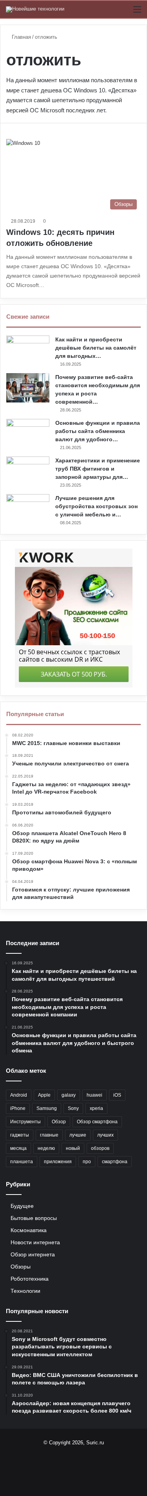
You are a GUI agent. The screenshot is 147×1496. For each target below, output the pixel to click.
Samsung (46, 1108)
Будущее (22, 1206)
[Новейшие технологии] (35, 9)
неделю (46, 1148)
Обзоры (21, 1267)
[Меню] (137, 12)
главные (49, 1135)
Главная (20, 37)
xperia (96, 1108)
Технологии (25, 1291)
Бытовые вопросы (34, 1218)
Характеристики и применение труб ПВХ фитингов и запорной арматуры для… (97, 468)
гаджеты (19, 1135)
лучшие (77, 1135)
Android (18, 1095)
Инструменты (25, 1121)
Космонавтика (29, 1230)
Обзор (59, 1121)
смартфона (114, 1161)
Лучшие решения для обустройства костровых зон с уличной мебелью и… (96, 506)
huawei (94, 1095)
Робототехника (30, 1279)
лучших (105, 1135)
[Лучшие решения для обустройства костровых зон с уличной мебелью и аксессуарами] (27, 508)
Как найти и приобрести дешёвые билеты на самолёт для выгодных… (95, 347)
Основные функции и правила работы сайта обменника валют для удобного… (97, 431)
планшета (21, 1161)
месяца (18, 1148)
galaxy (69, 1095)
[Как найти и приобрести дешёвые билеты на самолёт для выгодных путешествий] (27, 350)
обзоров (100, 1148)
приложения (58, 1161)
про (87, 1161)
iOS (117, 1095)
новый (73, 1148)
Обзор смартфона (97, 1121)
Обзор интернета (33, 1255)
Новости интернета (35, 1242)
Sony (73, 1108)
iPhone (17, 1108)
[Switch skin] (123, 12)
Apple (44, 1095)
